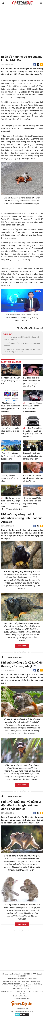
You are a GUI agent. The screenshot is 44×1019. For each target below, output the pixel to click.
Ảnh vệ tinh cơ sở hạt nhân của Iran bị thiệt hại (10, 431)
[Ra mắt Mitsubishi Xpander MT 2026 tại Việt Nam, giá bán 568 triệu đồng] (33, 420)
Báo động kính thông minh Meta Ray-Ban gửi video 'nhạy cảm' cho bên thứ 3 (31, 382)
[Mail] (41, 64)
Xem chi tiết (22, 646)
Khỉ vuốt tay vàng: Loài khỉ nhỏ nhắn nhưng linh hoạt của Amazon (21, 338)
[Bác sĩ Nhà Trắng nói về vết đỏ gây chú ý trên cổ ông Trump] (33, 467)
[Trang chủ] (2, 509)
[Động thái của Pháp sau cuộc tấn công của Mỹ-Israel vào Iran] (33, 445)
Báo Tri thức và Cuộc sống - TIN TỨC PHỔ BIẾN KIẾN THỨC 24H (22, 3)
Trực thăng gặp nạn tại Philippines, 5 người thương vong (11, 456)
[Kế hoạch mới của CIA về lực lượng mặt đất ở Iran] (11, 369)
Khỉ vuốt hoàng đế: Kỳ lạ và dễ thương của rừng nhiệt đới (22, 344)
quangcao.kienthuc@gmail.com (24, 1011)
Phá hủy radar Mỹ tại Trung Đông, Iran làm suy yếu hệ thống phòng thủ (32, 502)
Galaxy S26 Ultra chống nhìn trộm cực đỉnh (9, 478)
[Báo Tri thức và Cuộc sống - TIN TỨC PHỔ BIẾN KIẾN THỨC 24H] (22, 1003)
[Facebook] (34, 64)
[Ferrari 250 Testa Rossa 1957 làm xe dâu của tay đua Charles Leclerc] (33, 395)
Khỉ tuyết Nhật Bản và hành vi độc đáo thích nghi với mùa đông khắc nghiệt (22, 350)
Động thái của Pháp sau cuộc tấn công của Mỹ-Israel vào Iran (32, 456)
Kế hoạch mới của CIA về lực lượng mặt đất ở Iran (10, 380)
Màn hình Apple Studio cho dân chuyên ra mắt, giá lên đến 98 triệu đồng (10, 407)
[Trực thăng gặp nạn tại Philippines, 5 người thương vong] (11, 445)
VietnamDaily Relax (15, 509)
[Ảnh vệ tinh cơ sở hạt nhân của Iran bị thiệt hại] (11, 420)
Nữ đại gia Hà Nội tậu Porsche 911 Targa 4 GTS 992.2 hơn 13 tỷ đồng (11, 502)
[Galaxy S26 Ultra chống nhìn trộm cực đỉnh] (11, 467)
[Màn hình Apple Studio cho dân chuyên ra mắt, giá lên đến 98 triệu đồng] (11, 395)
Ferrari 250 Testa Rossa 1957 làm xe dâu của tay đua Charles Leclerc (32, 407)
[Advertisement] (22, 29)
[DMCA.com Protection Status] (22, 1014)
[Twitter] (38, 64)
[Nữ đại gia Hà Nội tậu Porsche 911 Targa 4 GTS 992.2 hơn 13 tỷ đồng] (11, 490)
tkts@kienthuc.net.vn (24, 996)
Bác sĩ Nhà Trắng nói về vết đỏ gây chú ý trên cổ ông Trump (33, 478)
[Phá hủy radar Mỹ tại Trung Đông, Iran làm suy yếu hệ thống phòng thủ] (33, 490)
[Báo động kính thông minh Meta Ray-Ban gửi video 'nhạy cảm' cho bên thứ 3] (33, 369)
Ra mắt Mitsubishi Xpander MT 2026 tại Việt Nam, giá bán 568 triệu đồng (32, 432)
